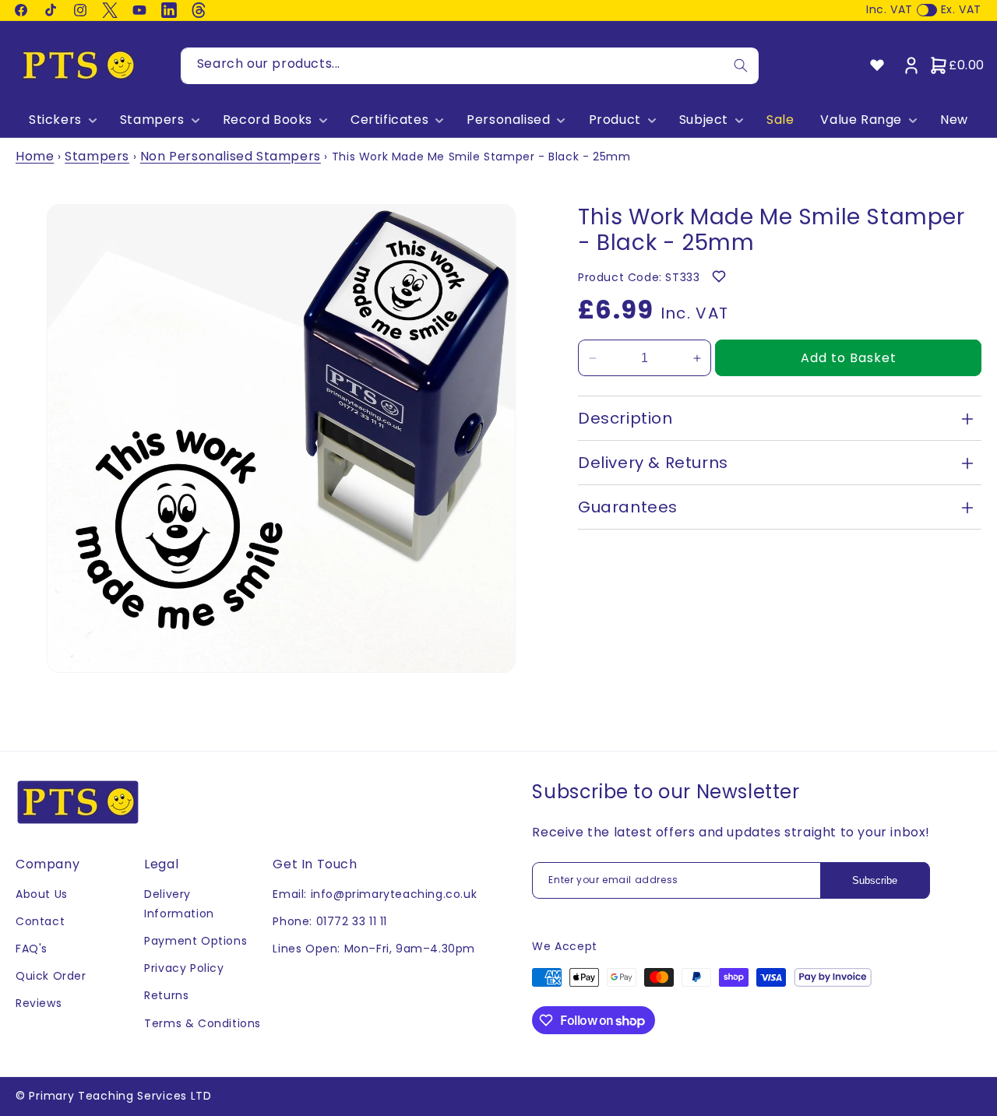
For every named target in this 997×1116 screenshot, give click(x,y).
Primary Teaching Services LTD (120, 1096)
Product (615, 120)
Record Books (267, 120)
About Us (42, 894)
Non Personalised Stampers (230, 156)
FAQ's (32, 948)
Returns (166, 995)
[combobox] (469, 65)
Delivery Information (179, 903)
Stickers (55, 120)
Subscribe (874, 880)
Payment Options (195, 941)
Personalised (508, 120)
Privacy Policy (184, 968)
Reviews (39, 1003)
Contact (40, 921)
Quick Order (51, 976)
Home (35, 156)
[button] (61, 120)
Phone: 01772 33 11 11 (330, 921)
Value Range (861, 120)
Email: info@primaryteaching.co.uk (375, 894)
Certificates (389, 120)
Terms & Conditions (202, 1023)
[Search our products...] (741, 65)
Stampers (152, 120)
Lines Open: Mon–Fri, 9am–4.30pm (374, 948)
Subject (703, 120)
